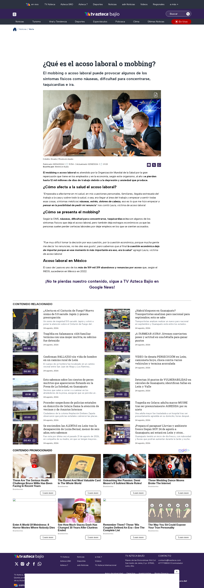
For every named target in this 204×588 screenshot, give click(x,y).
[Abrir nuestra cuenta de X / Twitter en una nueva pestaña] (16, 564)
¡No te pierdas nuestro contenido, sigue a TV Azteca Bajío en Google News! (102, 284)
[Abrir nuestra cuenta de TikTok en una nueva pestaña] (28, 564)
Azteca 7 (83, 4)
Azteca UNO (67, 4)
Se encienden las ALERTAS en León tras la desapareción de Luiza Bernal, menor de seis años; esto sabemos (71, 429)
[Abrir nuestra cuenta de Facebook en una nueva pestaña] (34, 564)
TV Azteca (49, 4)
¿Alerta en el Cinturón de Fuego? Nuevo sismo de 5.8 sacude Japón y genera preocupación (68, 314)
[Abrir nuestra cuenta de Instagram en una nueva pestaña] (22, 564)
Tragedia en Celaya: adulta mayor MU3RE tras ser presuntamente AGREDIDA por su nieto (161, 406)
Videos (144, 4)
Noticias (112, 4)
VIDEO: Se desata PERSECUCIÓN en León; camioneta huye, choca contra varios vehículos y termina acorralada (160, 360)
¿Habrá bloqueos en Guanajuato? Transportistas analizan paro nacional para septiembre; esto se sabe (162, 314)
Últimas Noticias (156, 21)
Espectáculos (100, 21)
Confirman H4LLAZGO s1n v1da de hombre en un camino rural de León (70, 358)
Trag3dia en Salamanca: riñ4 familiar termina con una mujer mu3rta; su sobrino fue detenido (69, 337)
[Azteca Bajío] (102, 14)
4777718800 (164, 563)
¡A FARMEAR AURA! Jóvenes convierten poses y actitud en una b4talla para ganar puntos (161, 337)
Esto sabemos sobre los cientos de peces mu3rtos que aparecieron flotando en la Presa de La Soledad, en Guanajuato (68, 383)
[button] (176, 571)
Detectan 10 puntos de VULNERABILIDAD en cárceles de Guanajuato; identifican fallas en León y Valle (163, 383)
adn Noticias (128, 4)
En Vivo (183, 21)
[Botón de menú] (14, 14)
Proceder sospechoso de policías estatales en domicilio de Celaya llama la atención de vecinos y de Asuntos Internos (71, 406)
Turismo (36, 21)
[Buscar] (188, 14)
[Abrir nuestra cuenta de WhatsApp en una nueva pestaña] (39, 564)
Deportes (98, 4)
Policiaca (120, 21)
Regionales (158, 4)
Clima (136, 21)
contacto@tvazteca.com (169, 560)
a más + (174, 4)
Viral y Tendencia (58, 21)
